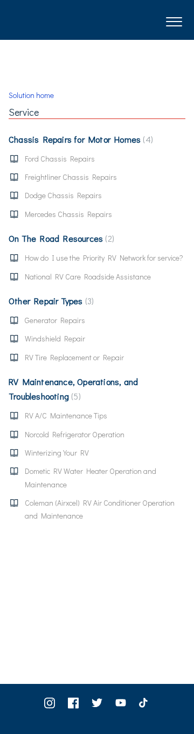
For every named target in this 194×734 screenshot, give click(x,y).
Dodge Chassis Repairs (63, 195)
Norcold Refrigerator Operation (74, 434)
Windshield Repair (55, 338)
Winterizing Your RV (57, 453)
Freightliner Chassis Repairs (71, 177)
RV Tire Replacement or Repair (74, 357)
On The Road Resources (60, 238)
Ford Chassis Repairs (60, 158)
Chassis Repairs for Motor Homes (80, 139)
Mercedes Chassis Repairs (68, 214)
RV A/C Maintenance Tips (66, 415)
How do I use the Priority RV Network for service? (104, 258)
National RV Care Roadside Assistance (88, 276)
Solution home (31, 95)
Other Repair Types (50, 300)
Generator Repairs (55, 320)
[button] (174, 19)
